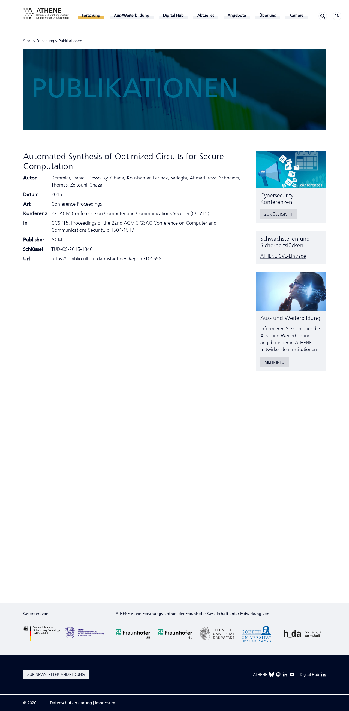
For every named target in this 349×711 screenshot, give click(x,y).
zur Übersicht (278, 214)
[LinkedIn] (285, 674)
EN (337, 16)
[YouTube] (292, 674)
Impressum (105, 702)
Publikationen (70, 40)
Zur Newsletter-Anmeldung (56, 674)
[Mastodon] (278, 674)
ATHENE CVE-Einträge (283, 256)
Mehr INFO (274, 362)
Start (27, 40)
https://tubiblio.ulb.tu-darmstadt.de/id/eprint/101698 (106, 259)
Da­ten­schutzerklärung (71, 702)
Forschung (45, 40)
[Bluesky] (271, 674)
